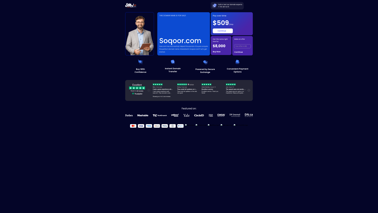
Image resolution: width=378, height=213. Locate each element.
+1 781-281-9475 (223, 7)
